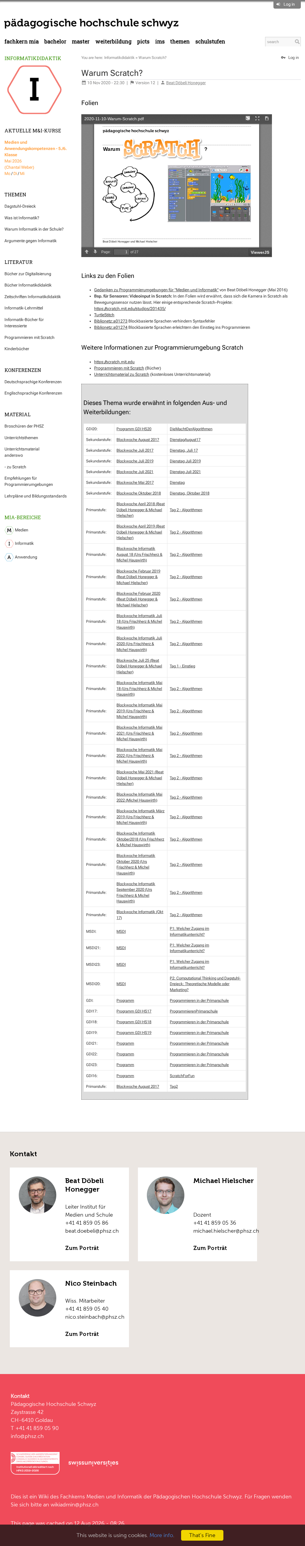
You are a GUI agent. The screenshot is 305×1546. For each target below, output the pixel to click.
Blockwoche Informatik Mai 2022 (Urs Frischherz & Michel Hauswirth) (139, 755)
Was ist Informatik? (21, 217)
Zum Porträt (82, 1248)
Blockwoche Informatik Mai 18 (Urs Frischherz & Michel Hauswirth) (139, 688)
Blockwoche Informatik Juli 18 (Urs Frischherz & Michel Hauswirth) (139, 622)
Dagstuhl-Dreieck (20, 206)
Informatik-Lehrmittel (23, 308)
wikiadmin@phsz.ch (75, 1504)
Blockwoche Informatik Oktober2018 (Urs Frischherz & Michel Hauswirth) (140, 839)
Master (81, 41)
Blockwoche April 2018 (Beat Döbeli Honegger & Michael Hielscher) (140, 510)
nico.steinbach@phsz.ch (95, 1317)
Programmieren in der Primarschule (199, 1000)
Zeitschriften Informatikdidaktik (32, 296)
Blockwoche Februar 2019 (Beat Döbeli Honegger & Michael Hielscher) (138, 577)
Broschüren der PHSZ (24, 426)
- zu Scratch (15, 466)
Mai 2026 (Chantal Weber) (35, 155)
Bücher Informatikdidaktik (28, 285)
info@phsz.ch (27, 1436)
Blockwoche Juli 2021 (134, 472)
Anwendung (25, 556)
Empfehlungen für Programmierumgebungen (28, 481)
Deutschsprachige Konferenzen (33, 381)
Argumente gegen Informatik (30, 240)
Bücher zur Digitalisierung (27, 273)
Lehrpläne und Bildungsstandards (35, 496)
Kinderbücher (16, 348)
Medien (21, 530)
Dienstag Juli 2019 (185, 461)
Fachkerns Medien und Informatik (101, 1496)
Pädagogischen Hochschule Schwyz (197, 1496)
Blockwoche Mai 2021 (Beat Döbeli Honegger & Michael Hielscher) (140, 778)
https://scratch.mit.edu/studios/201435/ (130, 308)
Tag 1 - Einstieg (182, 666)
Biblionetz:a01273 (110, 321)
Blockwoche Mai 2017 (135, 482)
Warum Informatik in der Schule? (34, 229)
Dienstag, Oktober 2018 (189, 493)
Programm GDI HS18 (133, 1022)
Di (15, 173)
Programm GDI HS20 (133, 429)
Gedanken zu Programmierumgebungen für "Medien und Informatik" (156, 289)
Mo (7, 173)
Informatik (24, 543)
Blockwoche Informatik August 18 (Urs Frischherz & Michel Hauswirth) (139, 554)
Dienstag (177, 482)
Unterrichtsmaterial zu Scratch (121, 374)
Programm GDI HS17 (133, 1011)
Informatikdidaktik (32, 58)
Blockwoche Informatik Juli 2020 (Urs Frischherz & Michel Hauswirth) (139, 644)
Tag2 (174, 1086)
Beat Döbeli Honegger (186, 82)
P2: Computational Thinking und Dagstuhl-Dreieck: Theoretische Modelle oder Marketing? (205, 984)
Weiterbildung (113, 41)
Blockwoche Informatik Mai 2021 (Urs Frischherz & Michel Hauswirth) (139, 733)
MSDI (121, 931)
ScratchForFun (182, 1076)
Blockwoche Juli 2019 (134, 461)
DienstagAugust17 (185, 439)
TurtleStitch (104, 314)
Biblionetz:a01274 (110, 327)
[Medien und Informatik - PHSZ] (91, 23)
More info (161, 1535)
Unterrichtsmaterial (21, 449)
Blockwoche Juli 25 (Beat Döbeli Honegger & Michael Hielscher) (139, 666)
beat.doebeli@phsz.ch (92, 1231)
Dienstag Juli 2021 (185, 472)
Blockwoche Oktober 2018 (138, 493)
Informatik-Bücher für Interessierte (24, 322)
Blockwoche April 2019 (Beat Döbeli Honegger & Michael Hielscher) (140, 532)
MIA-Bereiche (22, 517)
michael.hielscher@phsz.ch (226, 1231)
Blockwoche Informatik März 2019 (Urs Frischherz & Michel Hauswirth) (140, 817)
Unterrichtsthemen (21, 437)
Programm (125, 1000)
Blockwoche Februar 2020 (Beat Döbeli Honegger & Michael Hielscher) (138, 599)
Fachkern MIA (21, 41)
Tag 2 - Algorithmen (186, 510)
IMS (160, 41)
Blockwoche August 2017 (137, 439)
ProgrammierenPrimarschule (194, 1011)
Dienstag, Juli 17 (184, 450)
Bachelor (55, 41)
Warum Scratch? (152, 57)
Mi (22, 173)
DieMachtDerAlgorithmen (191, 429)
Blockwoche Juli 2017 (134, 450)
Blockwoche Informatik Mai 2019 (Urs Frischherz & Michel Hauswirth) (139, 711)
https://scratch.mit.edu (114, 361)
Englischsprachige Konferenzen (33, 393)
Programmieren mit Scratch (29, 337)
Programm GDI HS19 (133, 1032)
